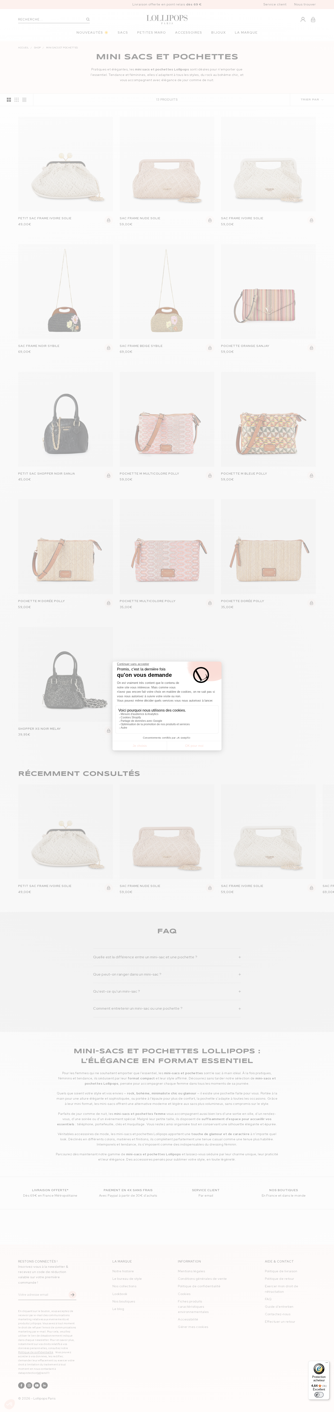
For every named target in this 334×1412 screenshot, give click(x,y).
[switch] (319, 1394)
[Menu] (326, 1363)
